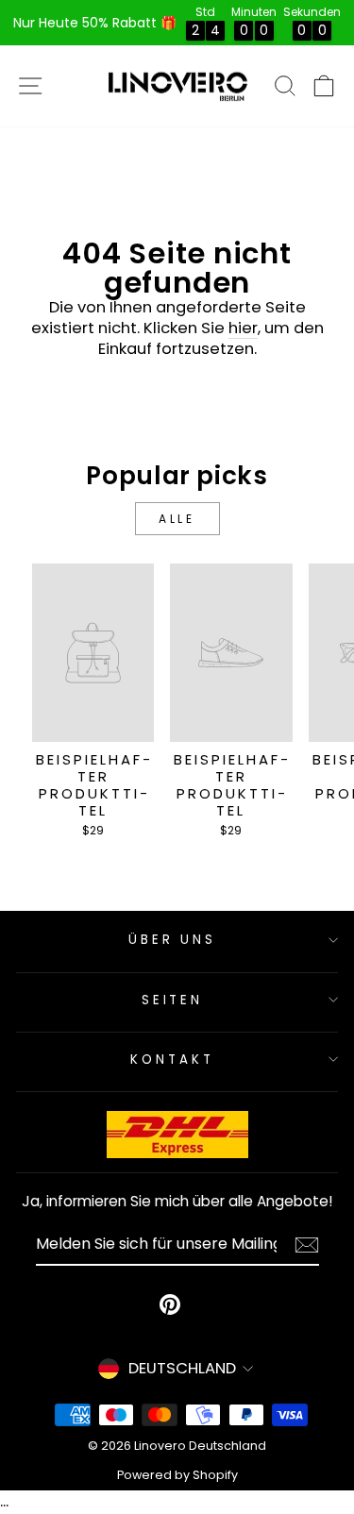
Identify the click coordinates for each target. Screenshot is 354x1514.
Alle (176, 519)
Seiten (173, 1000)
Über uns (172, 940)
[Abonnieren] (307, 1245)
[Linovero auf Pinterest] (170, 1304)
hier (243, 328)
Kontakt (172, 1059)
